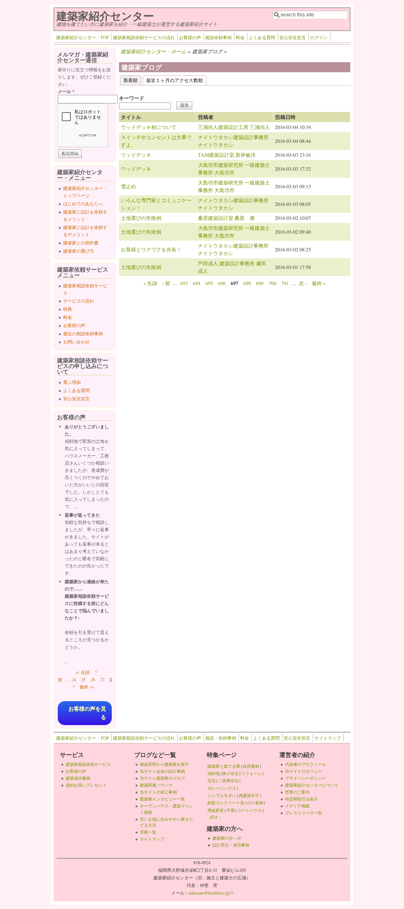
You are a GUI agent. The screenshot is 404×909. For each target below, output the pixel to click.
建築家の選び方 (78, 251)
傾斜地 (213, 773)
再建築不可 (249, 795)
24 (74, 680)
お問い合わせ (76, 342)
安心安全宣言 (292, 37)
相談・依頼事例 (220, 738)
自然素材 (251, 766)
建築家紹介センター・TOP (82, 37)
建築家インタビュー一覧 (162, 799)
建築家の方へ (226, 838)
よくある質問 (262, 37)
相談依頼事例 (218, 37)
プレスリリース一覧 (303, 813)
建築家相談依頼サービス (88, 764)
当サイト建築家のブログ (162, 778)
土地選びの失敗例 (141, 217)
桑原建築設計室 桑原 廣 (226, 217)
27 (102, 680)
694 (196, 283)
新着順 (132, 80)
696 (222, 283)
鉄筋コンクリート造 (225, 803)
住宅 (211, 780)
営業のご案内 (297, 792)
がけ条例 (255, 803)
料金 (240, 37)
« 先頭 (150, 283)
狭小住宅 (230, 773)
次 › (303, 283)
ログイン (319, 37)
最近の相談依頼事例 (83, 334)
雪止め (128, 186)
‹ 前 (166, 283)
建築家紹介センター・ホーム (153, 51)
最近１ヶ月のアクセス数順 (174, 80)
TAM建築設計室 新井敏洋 (227, 154)
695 (209, 283)
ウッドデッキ (136, 154)
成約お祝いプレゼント (86, 785)
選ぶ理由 (72, 382)
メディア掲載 (297, 806)
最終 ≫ (87, 687)
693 (184, 283)
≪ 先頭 (82, 672)
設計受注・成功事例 (230, 845)
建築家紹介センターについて (311, 785)
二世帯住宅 (228, 780)
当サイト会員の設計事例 (162, 771)
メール (66, 91)
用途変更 (215, 810)
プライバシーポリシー (305, 778)
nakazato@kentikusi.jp (211, 893)
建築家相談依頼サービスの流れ (144, 37)
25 (83, 680)
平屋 (230, 810)
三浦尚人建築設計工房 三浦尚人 (234, 127)
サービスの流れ (78, 301)
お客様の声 (190, 37)
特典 (67, 309)
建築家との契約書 (80, 243)
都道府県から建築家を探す (164, 764)
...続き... (214, 817)
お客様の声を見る (87, 713)
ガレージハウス (221, 788)
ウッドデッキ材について (148, 127)
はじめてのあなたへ (83, 204)
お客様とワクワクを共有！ (151, 249)
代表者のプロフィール (305, 764)
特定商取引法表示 (301, 799)
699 (260, 283)
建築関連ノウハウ (156, 785)
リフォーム (251, 773)
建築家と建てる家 (223, 766)
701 (285, 283)
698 (247, 283)
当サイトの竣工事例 (158, 792)
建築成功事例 (78, 778)
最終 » (319, 283)
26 (93, 680)
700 (272, 283)
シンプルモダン (221, 795)
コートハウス (249, 810)
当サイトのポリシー (303, 771)
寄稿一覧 (148, 832)
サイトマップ (327, 738)
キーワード (131, 98)
